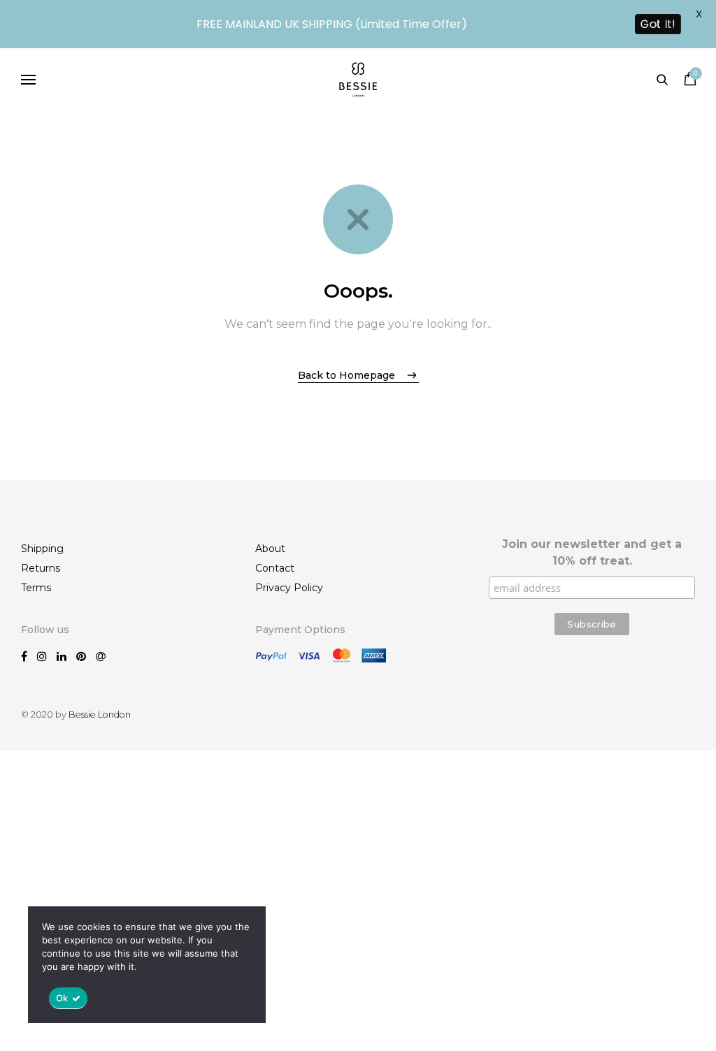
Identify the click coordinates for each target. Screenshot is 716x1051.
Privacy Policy (289, 587)
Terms (36, 587)
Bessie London (100, 714)
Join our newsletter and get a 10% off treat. (592, 552)
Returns (40, 568)
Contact (274, 568)
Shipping (42, 548)
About (270, 548)
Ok (62, 997)
